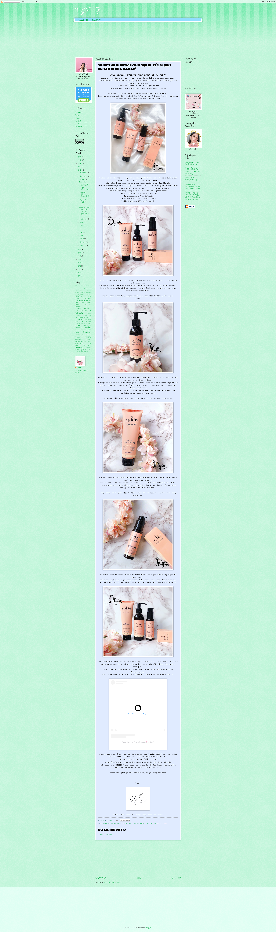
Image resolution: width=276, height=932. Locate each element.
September (84, 219)
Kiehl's (89, 313)
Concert (88, 294)
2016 (79, 266)
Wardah (88, 348)
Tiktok (77, 115)
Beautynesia (79, 290)
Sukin (147, 823)
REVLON (83, 330)
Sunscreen (79, 343)
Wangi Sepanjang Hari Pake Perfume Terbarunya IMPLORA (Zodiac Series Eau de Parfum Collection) (192, 196)
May (81, 232)
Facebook (78, 121)
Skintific (88, 339)
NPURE (77, 326)
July (81, 226)
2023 (80, 167)
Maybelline (88, 319)
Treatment (87, 345)
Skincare (136, 823)
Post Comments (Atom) (112, 882)
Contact (96, 19)
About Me (83, 19)
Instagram (78, 112)
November (83, 176)
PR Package (86, 328)
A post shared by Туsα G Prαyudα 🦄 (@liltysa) (138, 742)
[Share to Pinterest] (129, 820)
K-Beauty (79, 313)
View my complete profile (81, 371)
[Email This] (121, 820)
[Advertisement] (138, 38)
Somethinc (83, 341)
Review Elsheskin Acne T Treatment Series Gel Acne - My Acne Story (192, 171)
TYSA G (87, 10)
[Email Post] (116, 820)
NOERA (88, 324)
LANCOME (78, 315)
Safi (83, 335)
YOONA (85, 350)
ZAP (76, 352)
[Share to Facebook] (127, 820)
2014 (79, 273)
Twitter (77, 124)
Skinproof (78, 339)
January (83, 245)
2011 (79, 276)
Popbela (77, 330)
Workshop (78, 350)
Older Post (176, 878)
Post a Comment (106, 835)
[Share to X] (125, 820)
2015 (79, 269)
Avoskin (85, 286)
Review (87, 332)
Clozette (82, 294)
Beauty (119, 823)
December (83, 173)
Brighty (77, 292)
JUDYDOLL (78, 309)
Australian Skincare (109, 823)
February (83, 242)
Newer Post (100, 878)
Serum (77, 337)
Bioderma (88, 290)
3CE (76, 286)
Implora (77, 307)
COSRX (83, 292)
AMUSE (80, 286)
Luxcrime (84, 315)
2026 (80, 157)
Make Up (79, 319)
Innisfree (88, 307)
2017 (79, 263)
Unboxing (164, 823)
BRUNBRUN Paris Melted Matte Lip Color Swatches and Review (192, 187)
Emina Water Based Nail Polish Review (192, 163)
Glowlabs (88, 303)
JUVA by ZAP (85, 311)
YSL (90, 350)
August (82, 222)
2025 (80, 160)
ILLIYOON (88, 305)
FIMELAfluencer (80, 301)
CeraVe (77, 294)
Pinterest (78, 127)
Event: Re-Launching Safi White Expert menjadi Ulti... (84, 185)
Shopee (77, 118)
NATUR (83, 324)
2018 (79, 260)
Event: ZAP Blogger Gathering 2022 (83, 202)
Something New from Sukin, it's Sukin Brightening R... (84, 211)
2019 (79, 256)
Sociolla (142, 823)
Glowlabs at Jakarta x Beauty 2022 (84, 194)
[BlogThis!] (123, 820)
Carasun (88, 292)
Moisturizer (79, 321)
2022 (80, 170)
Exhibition (87, 298)
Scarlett (88, 335)
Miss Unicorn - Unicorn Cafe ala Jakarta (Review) (191, 179)
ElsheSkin (78, 296)
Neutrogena (87, 326)
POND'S (77, 328)
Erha (89, 296)
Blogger (148, 928)
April (81, 236)
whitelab (85, 352)
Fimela (82, 303)
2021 (79, 250)
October (82, 179)
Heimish (78, 305)
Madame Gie (87, 317)
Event (77, 298)
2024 (80, 164)
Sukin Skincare (155, 823)
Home (138, 878)
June (82, 229)
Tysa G (80, 368)
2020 (80, 253)
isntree (81, 352)
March (82, 239)
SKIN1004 (77, 335)
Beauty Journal (127, 823)
